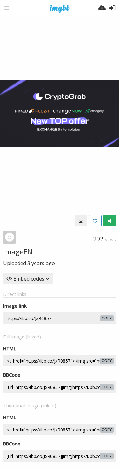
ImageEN (17, 251)
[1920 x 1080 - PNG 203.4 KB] (81, 220)
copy (107, 318)
